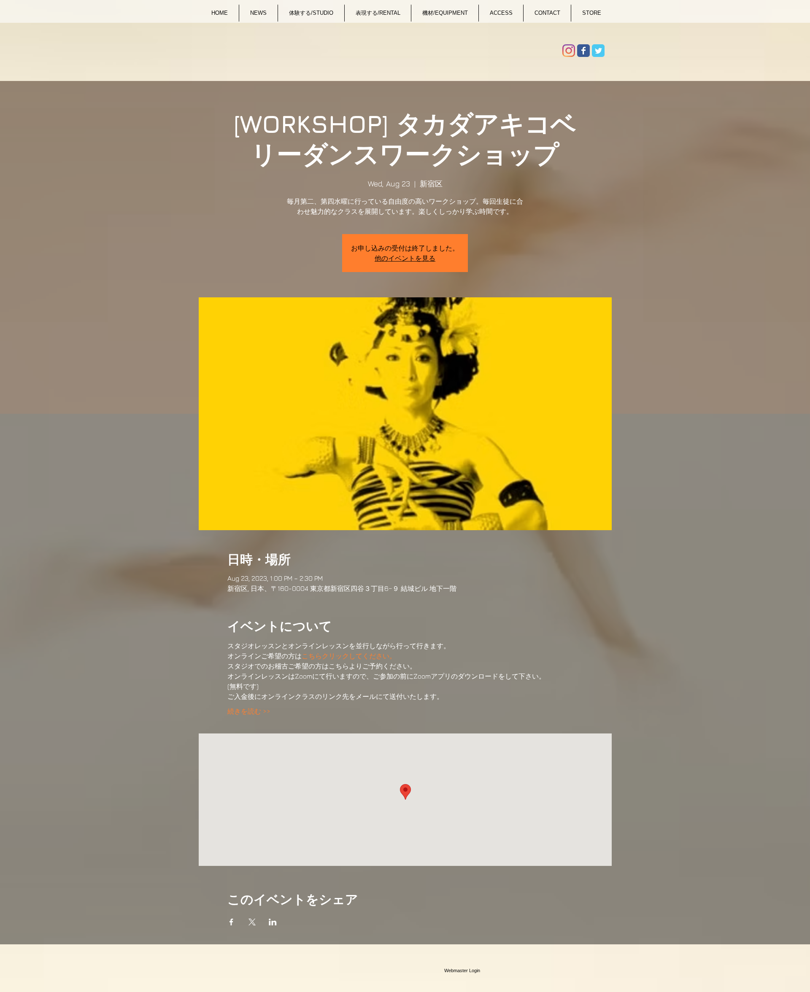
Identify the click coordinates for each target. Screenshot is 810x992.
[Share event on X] (252, 922)
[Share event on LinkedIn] (273, 922)
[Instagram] (568, 50)
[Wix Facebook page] (583, 50)
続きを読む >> (248, 711)
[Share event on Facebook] (231, 922)
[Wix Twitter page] (598, 50)
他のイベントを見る (405, 258)
